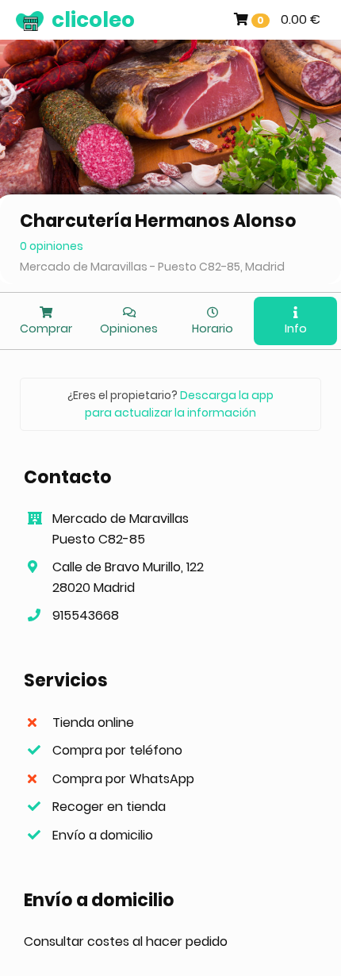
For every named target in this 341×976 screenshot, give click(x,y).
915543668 (85, 615)
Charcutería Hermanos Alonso (158, 221)
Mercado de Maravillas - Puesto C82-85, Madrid (152, 267)
